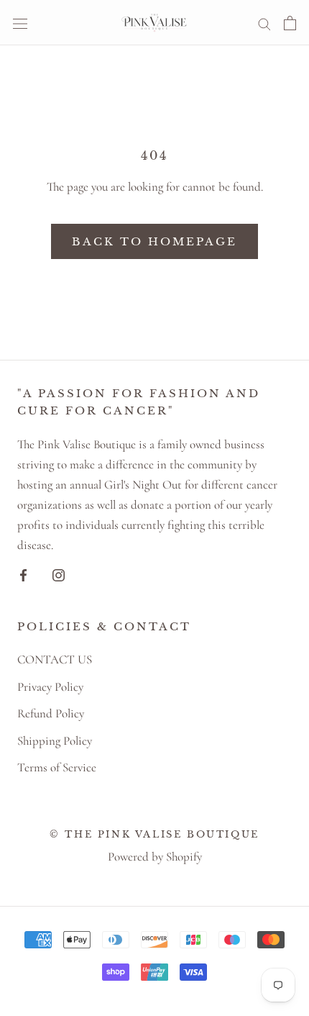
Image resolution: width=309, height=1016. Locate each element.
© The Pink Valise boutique (154, 834)
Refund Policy (50, 713)
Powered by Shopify (155, 856)
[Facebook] (23, 573)
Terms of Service (56, 767)
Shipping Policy (54, 740)
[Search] (264, 23)
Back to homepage (154, 241)
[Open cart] (290, 22)
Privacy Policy (50, 686)
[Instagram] (58, 573)
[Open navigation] (20, 23)
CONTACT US (54, 659)
